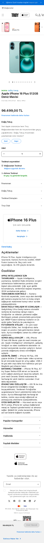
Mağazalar (9, 8)
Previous (3, 2)
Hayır (16, 141)
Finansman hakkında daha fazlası (15, 115)
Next (41, 2)
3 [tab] (16, 82)
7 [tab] (23, 82)
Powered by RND (22, 510)
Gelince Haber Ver (11, 539)
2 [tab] (14, 82)
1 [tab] (12, 82)
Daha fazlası (21, 231)
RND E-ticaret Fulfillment (22, 513)
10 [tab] (29, 82)
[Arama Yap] (36, 15)
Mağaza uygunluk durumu (14, 168)
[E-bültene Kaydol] (37, 484)
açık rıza (25, 496)
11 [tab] (31, 82)
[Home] (15, 15)
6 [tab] (22, 82)
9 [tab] (27, 82)
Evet (6, 141)
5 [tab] (20, 82)
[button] (22, 183)
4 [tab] (18, 82)
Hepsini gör (33, 2)
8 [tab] (25, 82)
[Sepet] (42, 15)
